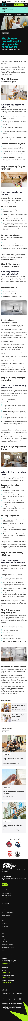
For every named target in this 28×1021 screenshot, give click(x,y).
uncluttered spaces (8, 525)
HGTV (20, 502)
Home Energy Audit (19, 602)
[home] (4, 4)
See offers (4, 11)
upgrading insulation (19, 593)
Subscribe (4, 884)
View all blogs (5, 731)
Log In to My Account (20, 1)
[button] (26, 4)
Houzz (4, 504)
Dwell (17, 502)
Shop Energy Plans (19, 4)
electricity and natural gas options (14, 688)
